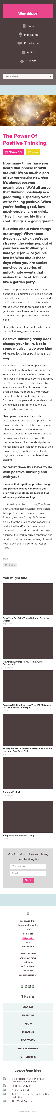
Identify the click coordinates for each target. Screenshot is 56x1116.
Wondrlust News (28, 958)
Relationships (28, 1048)
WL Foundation (28, 966)
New (28, 929)
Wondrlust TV (28, 946)
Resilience (28, 962)
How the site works (28, 925)
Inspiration (28, 933)
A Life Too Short (20, 1090)
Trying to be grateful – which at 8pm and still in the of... (31, 1096)
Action (28, 942)
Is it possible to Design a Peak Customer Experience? (28, 1080)
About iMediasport (28, 975)
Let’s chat (28, 970)
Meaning (28, 1032)
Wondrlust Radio (28, 953)
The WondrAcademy (23, 1101)
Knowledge (28, 938)
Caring (28, 1007)
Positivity (10, 565)
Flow (28, 1023)
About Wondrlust (28, 920)
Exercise (28, 1015)
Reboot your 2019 (21, 1085)
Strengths (28, 1056)
